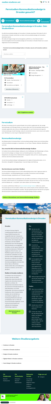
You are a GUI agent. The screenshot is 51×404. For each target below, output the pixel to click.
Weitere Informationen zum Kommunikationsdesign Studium (21, 197)
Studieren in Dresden (8, 345)
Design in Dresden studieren (10, 354)
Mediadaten (17, 378)
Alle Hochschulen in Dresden (14, 312)
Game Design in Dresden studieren (12, 363)
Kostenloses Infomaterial (12, 89)
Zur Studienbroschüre (4, 402)
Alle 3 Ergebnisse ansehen (25, 112)
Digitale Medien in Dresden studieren (13, 358)
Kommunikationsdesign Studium (28, 186)
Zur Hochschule (12, 402)
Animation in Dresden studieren (11, 349)
